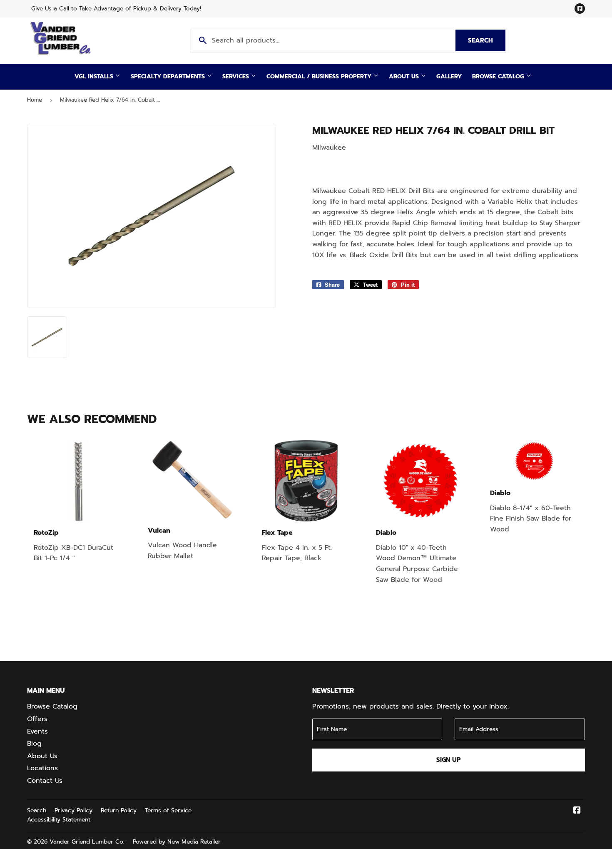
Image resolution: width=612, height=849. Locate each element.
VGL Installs (95, 76)
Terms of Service (168, 810)
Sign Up (448, 759)
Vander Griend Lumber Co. (87, 841)
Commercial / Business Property (319, 76)
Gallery (449, 76)
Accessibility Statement (58, 819)
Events (37, 731)
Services (236, 76)
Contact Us (44, 781)
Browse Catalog (499, 76)
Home (34, 100)
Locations (42, 768)
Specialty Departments (169, 76)
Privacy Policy (73, 810)
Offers (37, 719)
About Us (405, 76)
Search (486, 40)
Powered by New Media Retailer (177, 841)
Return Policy (119, 810)
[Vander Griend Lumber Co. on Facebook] (577, 811)
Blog (34, 744)
